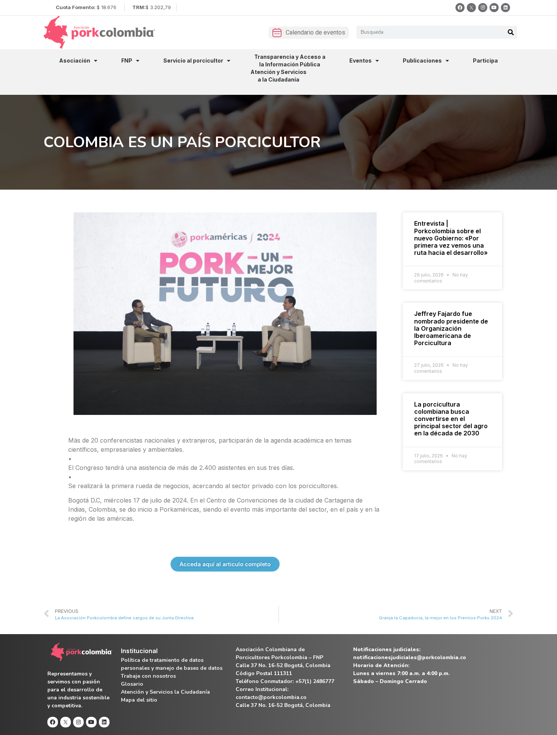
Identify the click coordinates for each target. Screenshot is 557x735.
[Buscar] (510, 32)
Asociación (74, 60)
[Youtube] (494, 7)
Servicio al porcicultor (193, 60)
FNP (126, 60)
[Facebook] (460, 7)
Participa (485, 60)
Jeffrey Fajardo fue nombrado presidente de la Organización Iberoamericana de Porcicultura (451, 328)
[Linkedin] (505, 7)
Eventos (360, 60)
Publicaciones (422, 60)
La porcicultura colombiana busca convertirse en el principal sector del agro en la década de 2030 (451, 418)
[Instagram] (482, 7)
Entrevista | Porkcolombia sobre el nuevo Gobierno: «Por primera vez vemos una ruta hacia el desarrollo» (451, 238)
